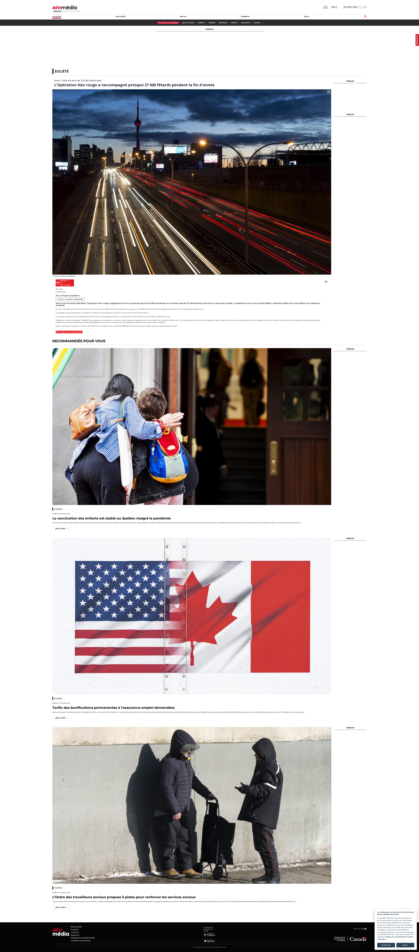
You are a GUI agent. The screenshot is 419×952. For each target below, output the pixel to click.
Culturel (234, 23)
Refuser (405, 945)
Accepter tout (386, 945)
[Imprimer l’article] (326, 282)
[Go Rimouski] (60, 934)
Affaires (201, 23)
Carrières (75, 932)
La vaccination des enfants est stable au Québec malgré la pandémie (111, 518)
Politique (211, 23)
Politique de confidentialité (83, 938)
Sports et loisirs (188, 23)
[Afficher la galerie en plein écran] (328, 91)
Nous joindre (76, 926)
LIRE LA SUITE (60, 529)
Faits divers (245, 23)
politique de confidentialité (395, 937)
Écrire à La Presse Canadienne (70, 299)
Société (257, 23)
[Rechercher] (365, 17)
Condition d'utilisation (81, 940)
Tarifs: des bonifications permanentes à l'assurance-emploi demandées (113, 708)
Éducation (223, 23)
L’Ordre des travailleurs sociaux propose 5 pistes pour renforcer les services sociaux (124, 897)
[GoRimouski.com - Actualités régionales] (64, 7)
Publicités (75, 935)
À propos (74, 929)
